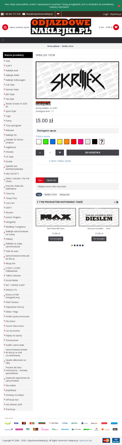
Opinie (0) (51, 180)
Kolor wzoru (43, 136)
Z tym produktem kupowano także (59, 202)
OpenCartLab (85, 440)
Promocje (10, 409)
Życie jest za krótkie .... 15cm (98, 229)
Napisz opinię (64, 160)
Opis (40, 180)
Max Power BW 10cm (55, 229)
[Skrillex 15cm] (77, 80)
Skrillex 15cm (50, 194)
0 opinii (52, 160)
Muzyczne (64, 194)
